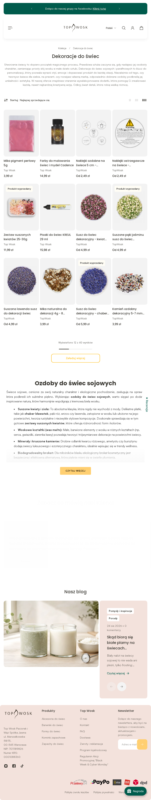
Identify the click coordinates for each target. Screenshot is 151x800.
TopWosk (81, 170)
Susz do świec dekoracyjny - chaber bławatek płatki (91, 311)
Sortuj (30, 100)
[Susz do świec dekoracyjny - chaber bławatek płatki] (93, 281)
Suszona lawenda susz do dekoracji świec (20, 311)
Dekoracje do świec (83, 48)
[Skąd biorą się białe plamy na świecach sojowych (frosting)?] (51, 634)
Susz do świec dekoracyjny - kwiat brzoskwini (90, 237)
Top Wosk (9, 170)
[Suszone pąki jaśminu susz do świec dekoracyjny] (130, 207)
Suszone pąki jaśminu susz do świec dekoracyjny (128, 237)
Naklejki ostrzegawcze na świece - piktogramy (128, 163)
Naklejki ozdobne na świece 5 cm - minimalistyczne (90, 163)
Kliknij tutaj (99, 8)
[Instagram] (6, 766)
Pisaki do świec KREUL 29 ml (55, 237)
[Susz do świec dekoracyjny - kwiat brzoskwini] (93, 207)
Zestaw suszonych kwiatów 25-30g (17, 237)
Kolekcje (62, 48)
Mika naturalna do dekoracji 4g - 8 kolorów (53, 311)
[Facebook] (14, 766)
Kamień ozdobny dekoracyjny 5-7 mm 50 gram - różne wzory (128, 311)
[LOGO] (75, 28)
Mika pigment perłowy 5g (20, 163)
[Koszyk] (141, 28)
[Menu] (9, 28)
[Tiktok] (22, 766)
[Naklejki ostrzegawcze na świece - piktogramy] (130, 133)
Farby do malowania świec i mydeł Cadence (57, 163)
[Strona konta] (132, 28)
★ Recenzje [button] (147, 404)
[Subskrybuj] (142, 744)
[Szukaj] (123, 28)
